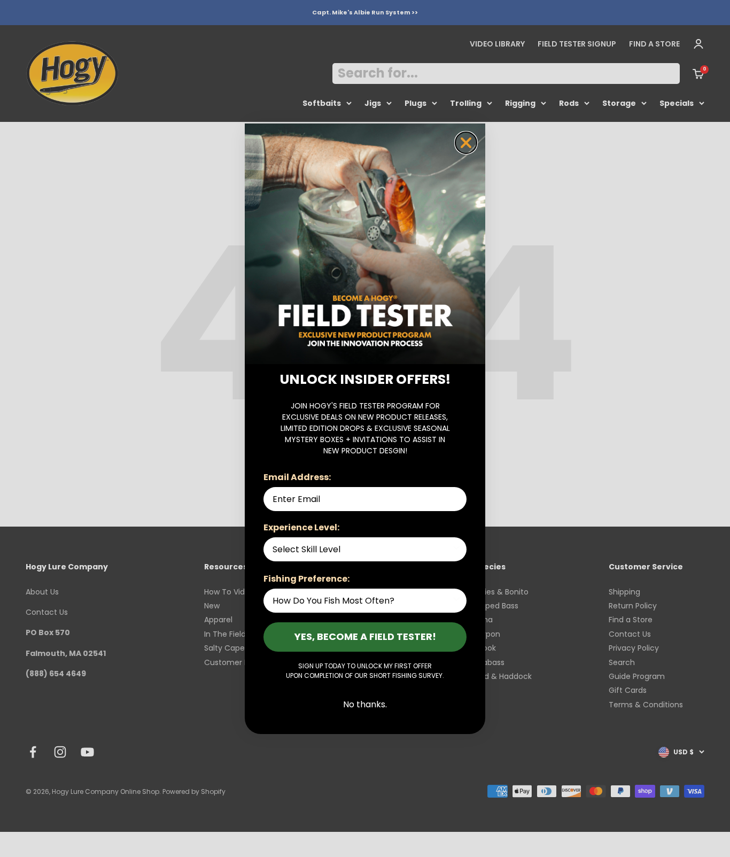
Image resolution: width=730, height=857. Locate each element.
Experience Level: (301, 527)
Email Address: (297, 477)
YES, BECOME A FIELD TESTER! (365, 636)
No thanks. (365, 704)
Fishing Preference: (306, 579)
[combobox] (362, 549)
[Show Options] (456, 549)
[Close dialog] (466, 142)
